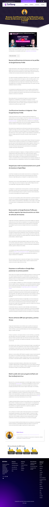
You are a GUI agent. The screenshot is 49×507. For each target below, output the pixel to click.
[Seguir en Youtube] (41, 1)
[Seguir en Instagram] (40, 1)
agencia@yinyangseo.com (10, 1)
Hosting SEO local (15, 463)
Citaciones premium (15, 465)
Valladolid (41, 488)
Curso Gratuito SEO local (28, 1)
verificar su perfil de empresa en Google (21, 251)
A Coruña (41, 495)
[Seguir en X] (38, 1)
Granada (41, 497)
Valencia (41, 468)
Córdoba (41, 486)
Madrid (41, 464)
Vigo (40, 490)
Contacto (42, 4)
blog (38, 395)
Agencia (26, 4)
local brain (37, 4)
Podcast (22, 470)
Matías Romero (25, 22)
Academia (31, 4)
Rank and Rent (18, 383)
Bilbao (41, 484)
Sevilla (41, 470)
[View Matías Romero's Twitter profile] (15, 435)
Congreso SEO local (24, 465)
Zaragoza (41, 472)
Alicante (41, 482)
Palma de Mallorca (43, 477)
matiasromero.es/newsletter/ (31, 51)
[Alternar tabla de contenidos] (18, 56)
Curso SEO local (14, 467)
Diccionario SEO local (33, 466)
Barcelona (41, 466)
